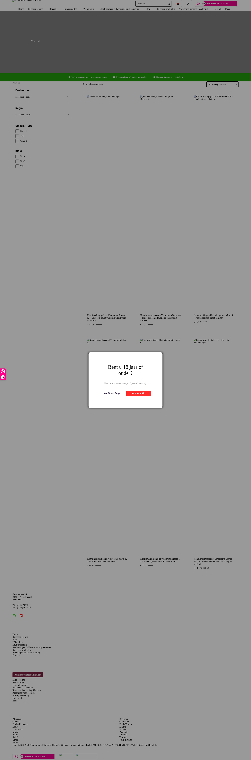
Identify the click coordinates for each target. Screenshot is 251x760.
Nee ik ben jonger (112, 393)
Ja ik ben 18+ (138, 393)
